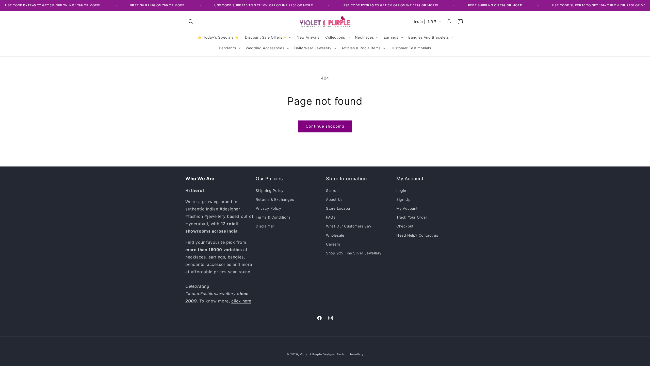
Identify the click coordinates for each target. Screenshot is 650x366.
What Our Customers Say (348, 226)
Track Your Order (411, 217)
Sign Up (403, 199)
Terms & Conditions (273, 217)
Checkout (405, 226)
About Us (334, 199)
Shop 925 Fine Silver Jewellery (354, 253)
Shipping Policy (270, 190)
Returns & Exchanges (275, 199)
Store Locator (338, 208)
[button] (191, 21)
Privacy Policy (268, 208)
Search (332, 190)
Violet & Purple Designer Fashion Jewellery (331, 354)
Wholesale (335, 235)
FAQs (330, 217)
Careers (333, 244)
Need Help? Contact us (417, 235)
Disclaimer (265, 226)
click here (241, 300)
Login (401, 190)
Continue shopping (325, 126)
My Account (407, 208)
